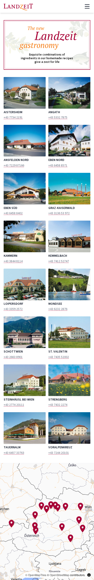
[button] (41, 506)
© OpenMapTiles (35, 575)
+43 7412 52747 (58, 261)
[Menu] (87, 6)
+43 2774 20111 (14, 405)
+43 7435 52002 (58, 357)
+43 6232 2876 (57, 309)
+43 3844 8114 (13, 261)
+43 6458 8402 (13, 213)
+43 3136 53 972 (59, 213)
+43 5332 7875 (57, 117)
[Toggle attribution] (89, 575)
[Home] (18, 6)
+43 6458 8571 (57, 165)
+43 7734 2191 (13, 117)
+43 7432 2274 (57, 405)
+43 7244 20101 (58, 453)
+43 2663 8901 (13, 357)
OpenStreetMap (59, 575)
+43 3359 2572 (13, 309)
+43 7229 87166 (14, 165)
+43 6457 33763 (14, 453)
